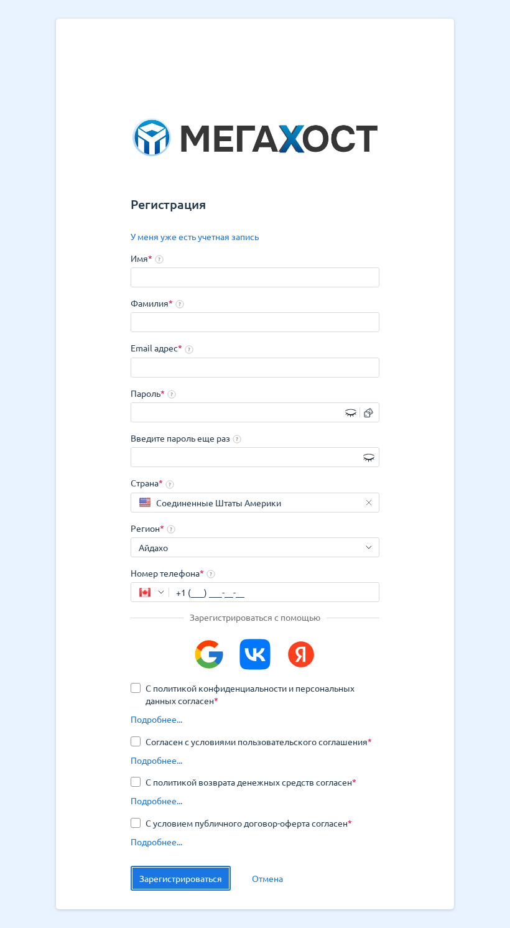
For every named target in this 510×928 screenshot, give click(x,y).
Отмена (267, 878)
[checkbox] (255, 694)
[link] (195, 237)
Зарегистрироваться (180, 878)
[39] (150, 592)
